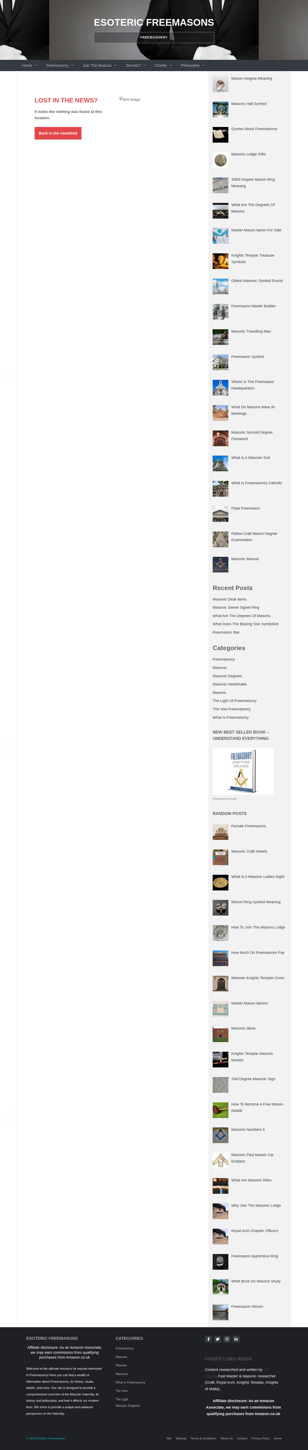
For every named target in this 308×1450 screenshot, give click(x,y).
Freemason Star (226, 632)
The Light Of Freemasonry (235, 701)
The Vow (122, 1390)
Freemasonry (57, 65)
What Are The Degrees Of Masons (241, 616)
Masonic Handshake (230, 684)
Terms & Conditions (203, 1438)
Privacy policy (260, 1438)
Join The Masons (97, 65)
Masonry (122, 1374)
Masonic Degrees (227, 676)
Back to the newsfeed (58, 133)
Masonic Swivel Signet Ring (236, 607)
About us (227, 1438)
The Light (122, 1399)
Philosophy (190, 65)
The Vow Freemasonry (232, 709)
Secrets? (133, 65)
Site (168, 1438)
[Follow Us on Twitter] (217, 1339)
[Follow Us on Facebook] (208, 1339)
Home (27, 65)
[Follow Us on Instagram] (226, 1339)
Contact (242, 1438)
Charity (161, 65)
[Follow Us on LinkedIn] (236, 1339)
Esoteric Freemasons (154, 22)
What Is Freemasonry (231, 717)
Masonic (220, 668)
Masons (219, 692)
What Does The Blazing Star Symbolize (246, 624)
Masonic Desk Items (230, 599)
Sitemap (181, 1438)
